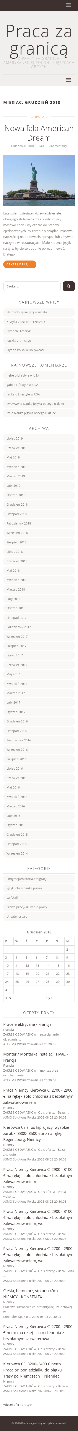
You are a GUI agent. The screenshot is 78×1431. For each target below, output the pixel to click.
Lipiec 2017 (14, 655)
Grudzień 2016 (17, 721)
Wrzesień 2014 (17, 853)
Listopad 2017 (16, 618)
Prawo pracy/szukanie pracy (26, 907)
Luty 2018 (13, 599)
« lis (8, 998)
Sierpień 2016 (16, 759)
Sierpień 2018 (16, 542)
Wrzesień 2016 (17, 749)
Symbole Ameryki (18, 331)
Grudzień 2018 (17, 504)
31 (7, 990)
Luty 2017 (13, 702)
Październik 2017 (18, 627)
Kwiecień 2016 (16, 797)
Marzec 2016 (15, 806)
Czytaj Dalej (19, 264)
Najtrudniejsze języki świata (26, 312)
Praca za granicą (39, 39)
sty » (49, 998)
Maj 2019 (13, 457)
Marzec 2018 (15, 589)
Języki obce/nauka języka (24, 888)
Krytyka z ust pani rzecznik (25, 322)
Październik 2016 (18, 740)
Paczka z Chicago (18, 341)
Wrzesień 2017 (17, 636)
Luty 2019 (13, 485)
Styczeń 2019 (15, 495)
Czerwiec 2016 (16, 778)
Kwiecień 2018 (16, 580)
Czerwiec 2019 (16, 448)
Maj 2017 (13, 674)
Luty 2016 (13, 815)
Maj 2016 (13, 787)
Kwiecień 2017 (16, 684)
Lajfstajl (39, 117)
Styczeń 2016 (15, 825)
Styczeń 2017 (15, 712)
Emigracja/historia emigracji (26, 879)
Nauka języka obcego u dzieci (44, 404)
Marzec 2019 (15, 476)
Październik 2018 (18, 523)
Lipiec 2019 (14, 438)
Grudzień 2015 (17, 834)
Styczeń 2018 (15, 608)
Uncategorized (17, 916)
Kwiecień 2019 (16, 467)
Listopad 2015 (16, 844)
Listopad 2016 (16, 731)
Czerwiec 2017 (16, 665)
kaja (41, 146)
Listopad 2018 (16, 514)
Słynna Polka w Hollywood (25, 350)
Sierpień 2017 (16, 646)
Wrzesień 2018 (17, 533)
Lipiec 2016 (14, 768)
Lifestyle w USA (28, 375)
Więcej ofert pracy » (17, 1405)
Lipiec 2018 (14, 551)
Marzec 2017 (15, 693)
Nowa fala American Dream (39, 133)
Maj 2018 (13, 570)
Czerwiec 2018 (16, 561)
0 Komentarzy (58, 146)
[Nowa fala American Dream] (39, 180)
